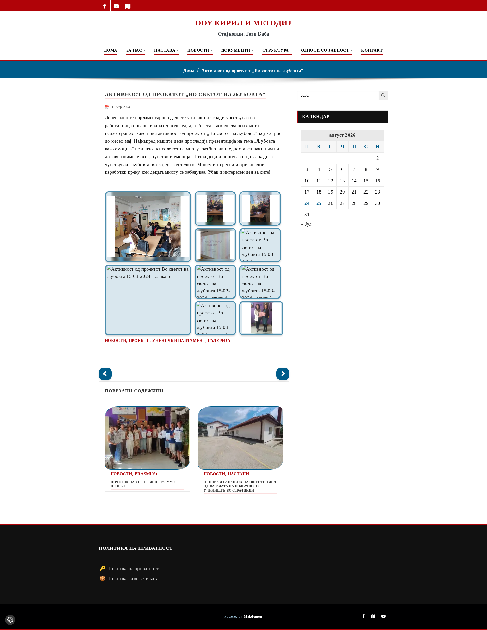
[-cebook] (105, 5)
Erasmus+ (146, 473)
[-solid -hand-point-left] (105, 374)
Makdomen (253, 616)
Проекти (139, 340)
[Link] (148, 226)
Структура (276, 50)
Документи (236, 50)
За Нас (134, 50)
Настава (165, 50)
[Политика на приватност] (10, 620)
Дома (110, 50)
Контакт (372, 50)
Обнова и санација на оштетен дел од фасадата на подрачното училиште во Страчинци (240, 486)
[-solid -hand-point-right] (282, 374)
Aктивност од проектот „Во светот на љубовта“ (252, 70)
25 (319, 203)
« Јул (306, 224)
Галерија (219, 340)
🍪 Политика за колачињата (128, 578)
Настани (238, 473)
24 (307, 203)
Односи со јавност (326, 50)
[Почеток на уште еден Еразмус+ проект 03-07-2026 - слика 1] (147, 438)
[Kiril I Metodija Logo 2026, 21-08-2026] (243, 14)
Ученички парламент (178, 340)
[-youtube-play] (116, 5)
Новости (199, 50)
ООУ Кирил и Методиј (243, 23)
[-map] (127, 5)
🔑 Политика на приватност (129, 568)
